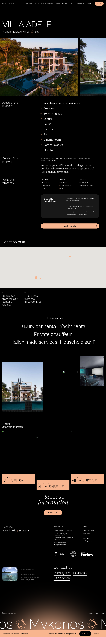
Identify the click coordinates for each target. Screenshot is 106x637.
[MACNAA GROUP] (8, 4)
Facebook (62, 578)
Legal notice (24, 572)
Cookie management (27, 569)
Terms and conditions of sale (30, 577)
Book (86, 634)
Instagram (62, 573)
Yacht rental (73, 326)
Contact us (63, 567)
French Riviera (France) (16, 31)
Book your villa (70, 226)
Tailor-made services (34, 342)
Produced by (27, 580)
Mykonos (12, 613)
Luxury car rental (38, 326)
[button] (36, 278)
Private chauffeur (53, 334)
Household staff (77, 342)
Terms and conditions (27, 574)
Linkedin (80, 573)
